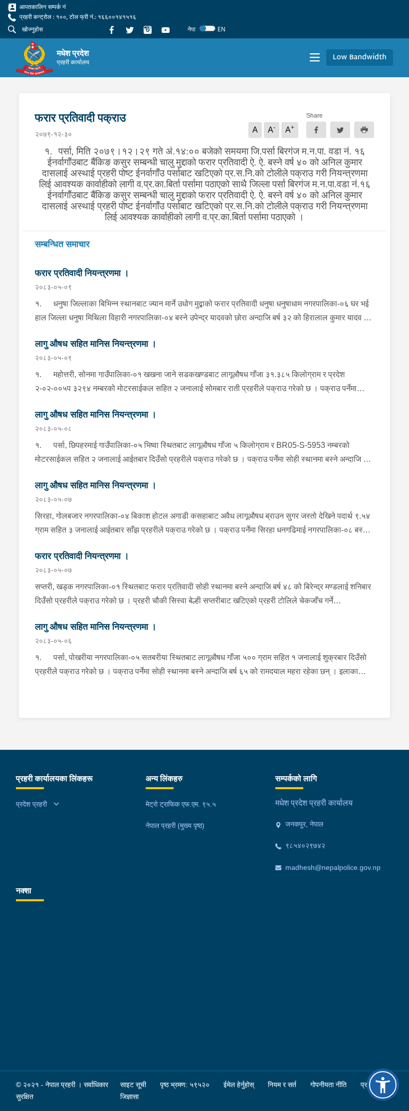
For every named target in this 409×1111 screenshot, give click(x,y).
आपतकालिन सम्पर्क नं (42, 6)
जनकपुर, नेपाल (303, 824)
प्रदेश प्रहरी (31, 804)
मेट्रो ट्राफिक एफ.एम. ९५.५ (181, 804)
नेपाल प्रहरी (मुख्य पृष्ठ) (175, 826)
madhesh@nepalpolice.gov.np (332, 867)
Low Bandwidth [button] (360, 57)
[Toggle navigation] (314, 58)
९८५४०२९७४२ (304, 845)
